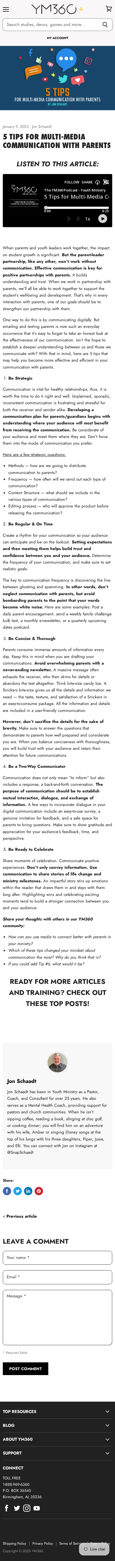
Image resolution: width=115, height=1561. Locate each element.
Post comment (25, 1368)
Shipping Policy (14, 1543)
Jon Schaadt (21, 1081)
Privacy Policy (42, 1543)
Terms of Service (71, 1543)
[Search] (105, 24)
